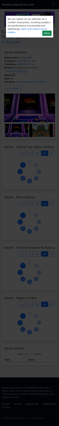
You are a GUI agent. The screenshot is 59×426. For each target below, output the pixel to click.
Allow (47, 33)
